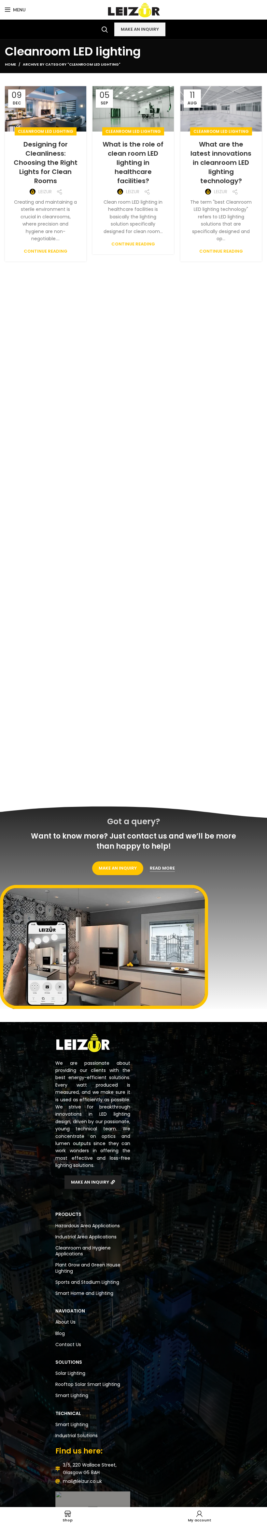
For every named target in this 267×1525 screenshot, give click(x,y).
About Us (65, 1322)
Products (68, 1214)
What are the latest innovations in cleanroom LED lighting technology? (220, 162)
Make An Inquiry (140, 29)
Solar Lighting (70, 1373)
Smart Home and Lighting (84, 1293)
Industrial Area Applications (86, 1237)
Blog (60, 1333)
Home (10, 64)
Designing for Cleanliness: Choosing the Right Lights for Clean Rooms (45, 162)
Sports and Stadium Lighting (87, 1282)
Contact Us (68, 1344)
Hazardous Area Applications (87, 1225)
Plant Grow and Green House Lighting (87, 1268)
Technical (68, 1413)
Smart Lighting (71, 1395)
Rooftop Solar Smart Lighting (87, 1384)
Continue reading (45, 251)
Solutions (68, 1362)
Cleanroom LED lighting (45, 131)
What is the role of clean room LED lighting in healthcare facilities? (133, 162)
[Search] (104, 29)
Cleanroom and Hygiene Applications (83, 1251)
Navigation (70, 1311)
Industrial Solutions (76, 1435)
